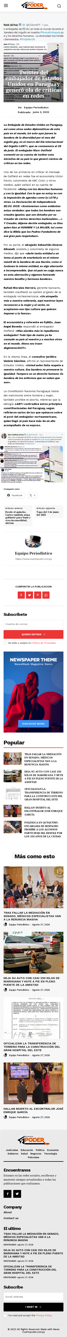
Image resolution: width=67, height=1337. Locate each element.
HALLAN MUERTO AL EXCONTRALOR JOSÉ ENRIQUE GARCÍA (43, 811)
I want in (31, 1307)
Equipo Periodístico (36, 107)
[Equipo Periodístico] (33, 541)
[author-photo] (6, 924)
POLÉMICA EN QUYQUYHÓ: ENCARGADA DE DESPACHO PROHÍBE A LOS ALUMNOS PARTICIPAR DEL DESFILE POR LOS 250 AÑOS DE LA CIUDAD (43, 829)
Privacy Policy (43, 1315)
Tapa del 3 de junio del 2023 (47, 513)
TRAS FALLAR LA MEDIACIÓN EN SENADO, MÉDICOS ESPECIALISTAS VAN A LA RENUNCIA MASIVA (42, 759)
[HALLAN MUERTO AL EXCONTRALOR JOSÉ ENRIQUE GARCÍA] (13, 811)
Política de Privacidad (43, 643)
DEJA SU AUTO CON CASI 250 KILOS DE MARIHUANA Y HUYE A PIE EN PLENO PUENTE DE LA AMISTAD (43, 777)
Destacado (10, 1244)
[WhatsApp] (45, 595)
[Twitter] (29, 595)
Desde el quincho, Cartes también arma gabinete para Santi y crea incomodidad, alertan (17, 517)
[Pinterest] (37, 595)
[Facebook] (21, 595)
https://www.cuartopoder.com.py (33, 559)
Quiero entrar (31, 634)
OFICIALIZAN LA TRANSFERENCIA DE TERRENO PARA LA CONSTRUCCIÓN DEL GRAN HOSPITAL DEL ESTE (43, 794)
